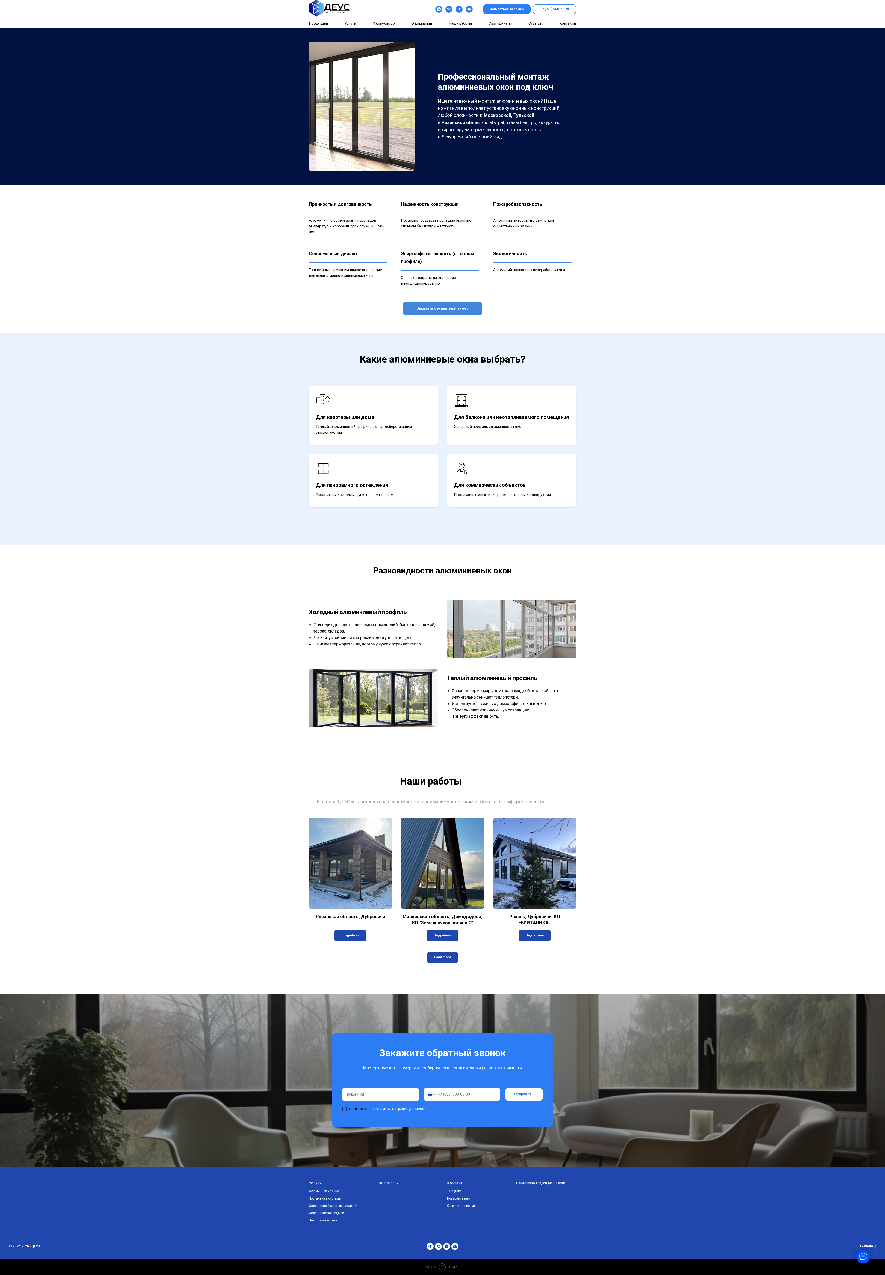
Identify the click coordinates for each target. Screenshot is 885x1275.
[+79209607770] (438, 1246)
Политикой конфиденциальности (399, 1109)
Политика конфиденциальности (540, 1183)
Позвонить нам (458, 1198)
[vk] (448, 9)
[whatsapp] (446, 1246)
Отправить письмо (461, 1206)
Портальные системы (325, 1198)
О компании (421, 23)
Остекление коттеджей (326, 1213)
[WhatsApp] (438, 9)
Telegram (454, 1191)
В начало (866, 1246)
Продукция (318, 23)
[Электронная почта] (469, 9)
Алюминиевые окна (324, 1191)
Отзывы (535, 23)
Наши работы (460, 23)
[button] (507, 9)
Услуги (350, 23)
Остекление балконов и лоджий (333, 1206)
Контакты (567, 23)
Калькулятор (384, 23)
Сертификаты (500, 23)
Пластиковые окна (323, 1220)
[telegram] (459, 9)
